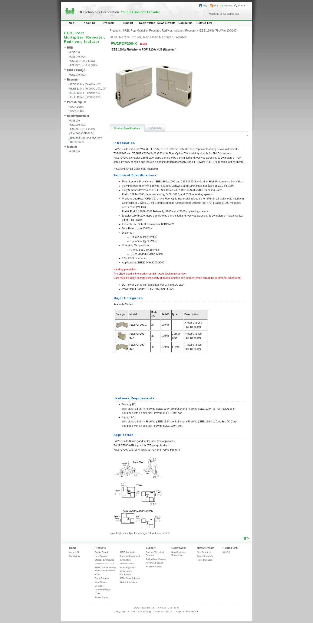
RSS (215, 5)
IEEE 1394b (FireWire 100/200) (88, 88)
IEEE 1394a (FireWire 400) (85, 84)
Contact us (185, 23)
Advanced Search (155, 563)
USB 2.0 (75, 52)
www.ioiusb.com (168, 608)
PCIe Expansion (128, 567)
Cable (98, 593)
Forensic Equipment (130, 556)
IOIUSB (226, 552)
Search (241, 5)
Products (109, 23)
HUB (70, 47)
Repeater (73, 79)
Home (70, 23)
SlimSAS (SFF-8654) (82, 133)
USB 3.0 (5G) (78, 56)
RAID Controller (127, 552)
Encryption (125, 560)
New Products (204, 552)
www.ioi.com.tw (144, 608)
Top (248, 538)
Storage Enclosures (104, 560)
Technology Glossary (156, 559)
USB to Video (127, 563)
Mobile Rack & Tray (104, 563)
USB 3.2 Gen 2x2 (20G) (84, 65)
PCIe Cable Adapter (130, 578)
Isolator (72, 146)
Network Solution (128, 582)
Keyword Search (154, 566)
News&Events (166, 23)
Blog (205, 5)
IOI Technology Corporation (119, 12)
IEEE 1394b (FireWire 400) (85, 92)
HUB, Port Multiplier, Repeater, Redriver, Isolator (153, 30)
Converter (99, 586)
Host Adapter (101, 556)
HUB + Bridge (76, 70)
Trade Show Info (205, 556)
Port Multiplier (76, 102)
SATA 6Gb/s (77, 111)
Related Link (205, 23)
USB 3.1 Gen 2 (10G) (82, 60)
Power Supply (101, 597)
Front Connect (102, 578)
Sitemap (228, 5)
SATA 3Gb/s (77, 106)
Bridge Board (101, 552)
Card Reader (101, 582)
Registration (147, 23)
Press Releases (204, 560)
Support (128, 23)
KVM (97, 574)
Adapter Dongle (102, 589)
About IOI (90, 23)
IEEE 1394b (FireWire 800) (85, 97)
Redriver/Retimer (78, 115)
